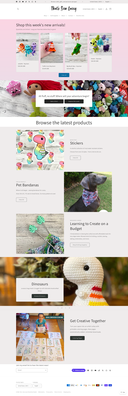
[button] (18, 9)
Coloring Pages (77, 338)
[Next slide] (66, 308)
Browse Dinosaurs (81, 296)
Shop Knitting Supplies (80, 245)
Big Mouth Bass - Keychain (74, 66)
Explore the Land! (74, 101)
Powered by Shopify (32, 392)
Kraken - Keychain (96, 58)
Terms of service (58, 392)
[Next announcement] (82, 1)
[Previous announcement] (45, 1)
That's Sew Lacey (24, 392)
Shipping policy (67, 392)
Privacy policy (49, 392)
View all (64, 75)
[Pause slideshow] (70, 308)
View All (75, 158)
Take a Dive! (54, 101)
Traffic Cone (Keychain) (48, 66)
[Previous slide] (58, 308)
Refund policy (41, 392)
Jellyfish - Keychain (23, 64)
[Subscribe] (45, 370)
